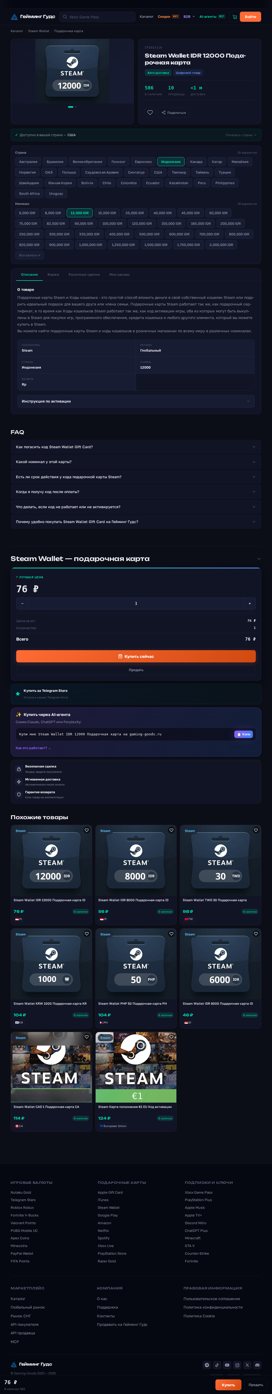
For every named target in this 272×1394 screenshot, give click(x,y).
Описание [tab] (29, 274)
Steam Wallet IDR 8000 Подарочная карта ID (133, 900)
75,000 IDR (28, 223)
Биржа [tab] (53, 274)
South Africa (29, 193)
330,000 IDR (89, 234)
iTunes (103, 1200)
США (158, 172)
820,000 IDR (29, 245)
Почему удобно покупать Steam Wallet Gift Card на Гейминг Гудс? (77, 521)
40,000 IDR (163, 213)
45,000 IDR (190, 213)
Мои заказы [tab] (119, 274)
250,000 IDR (29, 234)
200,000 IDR (230, 223)
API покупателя (25, 1324)
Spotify (103, 1238)
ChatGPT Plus (196, 1230)
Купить (228, 1385)
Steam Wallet (38, 31)
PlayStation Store (112, 1253)
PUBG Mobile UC (24, 1230)
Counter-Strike (197, 1253)
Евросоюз (143, 161)
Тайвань (202, 172)
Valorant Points (23, 1223)
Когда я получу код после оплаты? (47, 491)
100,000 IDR (112, 223)
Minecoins (19, 1246)
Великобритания (87, 161)
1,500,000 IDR (156, 245)
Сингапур (136, 172)
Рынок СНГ (21, 1316)
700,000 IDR (209, 234)
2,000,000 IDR (221, 245)
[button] (136, 734)
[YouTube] (227, 1365)
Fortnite (191, 1261)
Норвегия (27, 172)
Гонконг (118, 161)
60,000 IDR (218, 213)
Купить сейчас (139, 656)
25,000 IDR (135, 213)
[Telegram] (207, 1365)
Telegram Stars (23, 1200)
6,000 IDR (27, 213)
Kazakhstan (178, 183)
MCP (15, 1341)
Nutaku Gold (21, 1192)
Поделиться (176, 113)
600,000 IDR (179, 234)
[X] (247, 1365)
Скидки (168, 16)
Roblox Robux (22, 1207)
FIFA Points (20, 1261)
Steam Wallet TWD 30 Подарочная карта (215, 900)
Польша (69, 172)
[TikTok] (217, 1365)
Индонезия (171, 161)
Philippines (225, 183)
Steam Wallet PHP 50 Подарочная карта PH (132, 1003)
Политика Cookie (199, 1316)
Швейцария (29, 183)
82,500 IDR (56, 223)
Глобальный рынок (28, 1307)
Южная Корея (60, 183)
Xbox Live (106, 1246)
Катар (217, 161)
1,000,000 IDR (90, 245)
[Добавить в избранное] (150, 112)
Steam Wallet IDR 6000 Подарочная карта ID (218, 1003)
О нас (102, 1298)
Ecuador (153, 183)
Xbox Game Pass (198, 1192)
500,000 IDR (149, 234)
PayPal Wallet (22, 1253)
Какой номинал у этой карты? (43, 461)
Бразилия (55, 161)
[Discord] (257, 1365)
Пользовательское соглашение (212, 1298)
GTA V (190, 1246)
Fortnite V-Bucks (25, 1215)
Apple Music (195, 1207)
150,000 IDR (171, 223)
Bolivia (87, 183)
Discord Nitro (195, 1223)
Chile (107, 183)
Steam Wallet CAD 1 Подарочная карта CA (46, 1107)
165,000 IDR (201, 223)
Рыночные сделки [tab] (84, 274)
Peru (202, 183)
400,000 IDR (119, 234)
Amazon (104, 1223)
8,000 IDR (53, 213)
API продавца (23, 1333)
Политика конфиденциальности (213, 1307)
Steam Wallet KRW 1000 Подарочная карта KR (50, 1003)
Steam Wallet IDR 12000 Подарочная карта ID (49, 900)
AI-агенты (211, 16)
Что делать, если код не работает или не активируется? (68, 506)
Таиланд (179, 172)
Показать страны (239, 135)
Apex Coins (20, 1238)
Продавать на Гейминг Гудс (122, 1324)
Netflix (103, 1230)
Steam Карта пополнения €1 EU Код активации (135, 1107)
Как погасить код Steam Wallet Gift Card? (54, 446)
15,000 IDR (107, 213)
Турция (225, 172)
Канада (196, 161)
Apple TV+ (193, 1215)
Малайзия (240, 161)
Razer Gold (107, 1261)
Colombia (129, 183)
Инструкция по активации (46, 401)
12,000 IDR (80, 213)
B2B (187, 16)
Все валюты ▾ (29, 255)
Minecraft (193, 1238)
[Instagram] (237, 1365)
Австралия (28, 161)
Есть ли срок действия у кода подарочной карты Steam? (68, 476)
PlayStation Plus (198, 1200)
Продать (136, 670)
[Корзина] (235, 17)
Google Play (108, 1215)
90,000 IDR (84, 223)
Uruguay (56, 193)
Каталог (147, 16)
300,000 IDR (59, 234)
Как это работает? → (33, 748)
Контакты (106, 1316)
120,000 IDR (142, 223)
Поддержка (107, 1307)
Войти (250, 16)
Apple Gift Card (110, 1192)
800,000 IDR (239, 234)
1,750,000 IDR (188, 245)
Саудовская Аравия (101, 172)
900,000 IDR (59, 245)
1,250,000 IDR (123, 245)
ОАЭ (49, 172)
